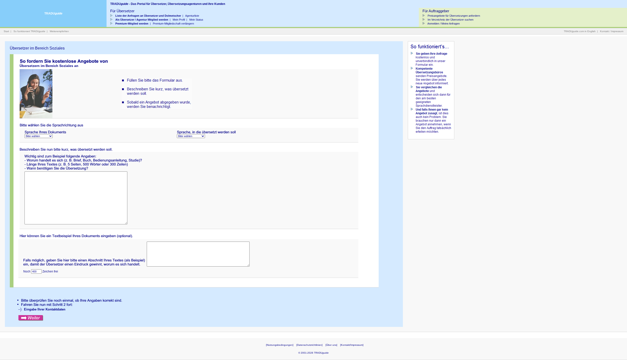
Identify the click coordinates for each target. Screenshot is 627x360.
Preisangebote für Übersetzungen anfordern (453, 15)
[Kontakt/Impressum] (351, 345)
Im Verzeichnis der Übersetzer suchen (450, 19)
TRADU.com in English (580, 31)
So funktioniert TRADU (29, 31)
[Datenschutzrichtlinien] (309, 345)
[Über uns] (331, 345)
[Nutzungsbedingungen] (279, 345)
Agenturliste (192, 15)
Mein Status (196, 19)
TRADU (53, 13)
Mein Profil (179, 19)
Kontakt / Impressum (611, 31)
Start (6, 31)
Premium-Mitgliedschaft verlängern (173, 23)
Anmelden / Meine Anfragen (443, 23)
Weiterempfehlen (59, 31)
